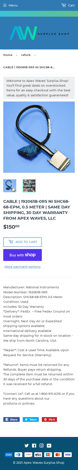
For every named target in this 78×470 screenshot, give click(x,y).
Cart (71, 5)
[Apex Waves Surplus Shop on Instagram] (41, 446)
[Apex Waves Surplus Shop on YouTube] (49, 446)
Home (7, 55)
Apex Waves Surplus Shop (44, 463)
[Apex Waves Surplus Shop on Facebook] (34, 446)
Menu (13, 5)
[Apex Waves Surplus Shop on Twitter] (26, 446)
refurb (26, 55)
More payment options (23, 267)
